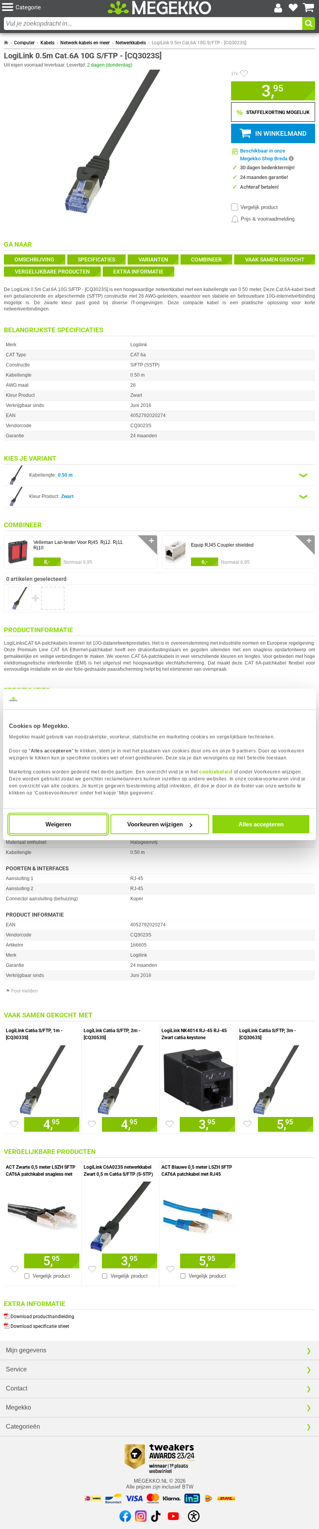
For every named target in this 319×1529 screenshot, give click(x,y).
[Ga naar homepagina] (159, 7)
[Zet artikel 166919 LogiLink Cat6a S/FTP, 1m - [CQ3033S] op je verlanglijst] (14, 1124)
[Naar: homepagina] (6, 43)
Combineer (206, 259)
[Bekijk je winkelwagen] (308, 7)
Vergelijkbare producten (52, 271)
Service (16, 1369)
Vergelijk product (259, 207)
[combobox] (153, 23)
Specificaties (96, 259)
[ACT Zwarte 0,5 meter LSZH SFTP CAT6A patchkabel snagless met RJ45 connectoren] (42, 1215)
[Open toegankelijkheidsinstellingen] (194, 1516)
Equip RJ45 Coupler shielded (222, 545)
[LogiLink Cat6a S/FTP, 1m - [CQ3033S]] (42, 1078)
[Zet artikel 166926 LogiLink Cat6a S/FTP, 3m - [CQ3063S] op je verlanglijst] (247, 1124)
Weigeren (58, 824)
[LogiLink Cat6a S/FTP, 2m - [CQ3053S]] (120, 1078)
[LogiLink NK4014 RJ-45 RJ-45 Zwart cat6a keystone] (198, 1078)
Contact (16, 1388)
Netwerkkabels (131, 43)
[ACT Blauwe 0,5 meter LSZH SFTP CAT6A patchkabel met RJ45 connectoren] (198, 1215)
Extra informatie (138, 271)
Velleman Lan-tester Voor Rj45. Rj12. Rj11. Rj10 (78, 545)
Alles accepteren (261, 824)
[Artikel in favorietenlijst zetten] (244, 73)
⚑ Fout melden (22, 991)
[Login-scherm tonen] (278, 7)
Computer (24, 43)
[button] (54, 7)
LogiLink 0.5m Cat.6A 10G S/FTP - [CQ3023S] (199, 43)
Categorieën (23, 1426)
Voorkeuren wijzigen (155, 824)
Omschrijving (34, 259)
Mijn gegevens (26, 1350)
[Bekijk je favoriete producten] (293, 7)
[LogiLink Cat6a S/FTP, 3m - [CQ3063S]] (276, 1078)
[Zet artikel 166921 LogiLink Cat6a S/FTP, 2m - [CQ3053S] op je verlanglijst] (92, 1124)
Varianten (153, 259)
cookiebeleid (215, 772)
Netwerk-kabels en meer (85, 43)
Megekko (18, 1407)
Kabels (47, 43)
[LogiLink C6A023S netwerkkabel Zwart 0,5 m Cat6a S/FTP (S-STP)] (120, 1215)
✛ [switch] (151, 540)
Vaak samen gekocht (275, 259)
